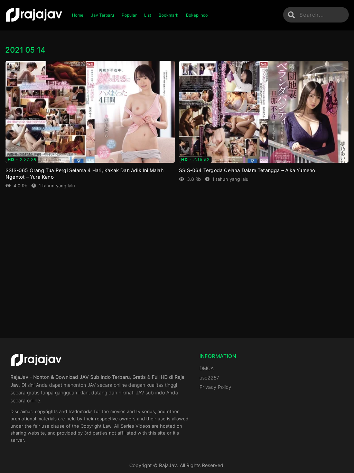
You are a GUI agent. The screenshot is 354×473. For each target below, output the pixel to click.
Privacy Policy (215, 387)
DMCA (206, 368)
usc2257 (209, 378)
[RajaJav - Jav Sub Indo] (34, 15)
